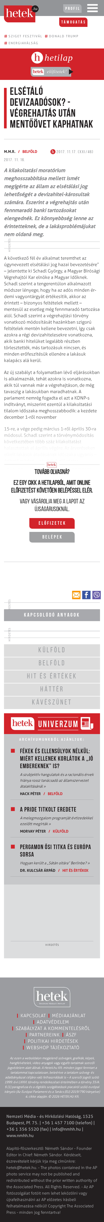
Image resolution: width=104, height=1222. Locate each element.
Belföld (29, 151)
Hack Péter (30, 793)
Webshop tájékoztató (52, 1047)
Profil (72, 9)
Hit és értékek (75, 870)
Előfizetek (52, 523)
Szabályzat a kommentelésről (53, 1028)
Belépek (52, 537)
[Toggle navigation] (92, 9)
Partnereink (44, 1034)
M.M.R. (9, 151)
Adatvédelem (53, 1022)
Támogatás (73, 22)
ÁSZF (71, 1034)
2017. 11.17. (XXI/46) (74, 152)
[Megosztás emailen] (76, 595)
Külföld (61, 831)
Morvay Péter (33, 831)
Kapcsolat (33, 1015)
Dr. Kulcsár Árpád (37, 870)
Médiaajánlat (69, 1015)
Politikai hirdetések (53, 1041)
